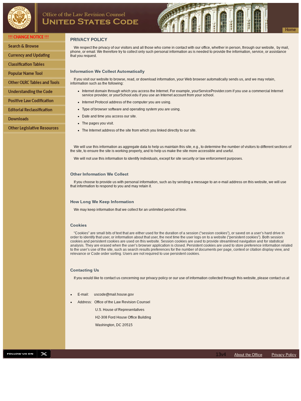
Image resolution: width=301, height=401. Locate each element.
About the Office (248, 355)
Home (290, 30)
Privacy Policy (284, 355)
